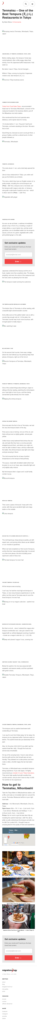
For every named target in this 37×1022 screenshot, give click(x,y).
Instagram (5, 1014)
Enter (17, 261)
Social (4, 1008)
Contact (4, 1001)
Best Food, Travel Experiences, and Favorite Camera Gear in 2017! (18, 877)
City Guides (5, 989)
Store (3, 991)
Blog (3, 984)
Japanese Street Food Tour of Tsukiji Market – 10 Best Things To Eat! (18, 931)
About (3, 982)
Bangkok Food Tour (7, 987)
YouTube (4, 1016)
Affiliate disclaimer (7, 1004)
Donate (4, 999)
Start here (5, 979)
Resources (5, 996)
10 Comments (16, 22)
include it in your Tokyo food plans (23, 773)
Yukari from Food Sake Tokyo (11, 106)
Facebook (4, 1011)
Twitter (4, 1018)
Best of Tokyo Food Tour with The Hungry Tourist (18, 903)
